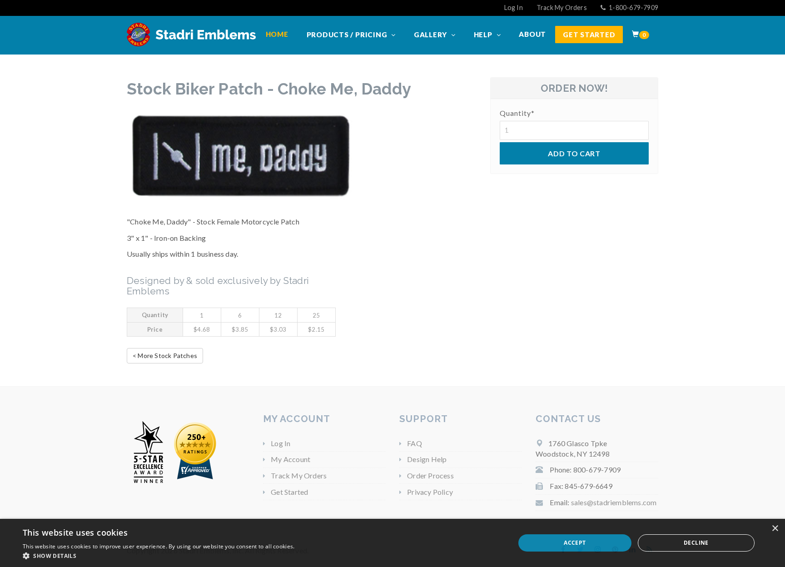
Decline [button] (696, 543)
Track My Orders (562, 7)
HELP (484, 34)
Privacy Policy (430, 491)
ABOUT (532, 34)
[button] (159, 555)
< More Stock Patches (165, 355)
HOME (277, 34)
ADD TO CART (574, 153)
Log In (513, 7)
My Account (290, 459)
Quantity (517, 113)
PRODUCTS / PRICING (348, 34)
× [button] (774, 528)
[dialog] (392, 543)
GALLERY (431, 34)
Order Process (430, 475)
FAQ (414, 443)
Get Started (289, 491)
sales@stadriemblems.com (614, 502)
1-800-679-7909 (632, 7)
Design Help (427, 459)
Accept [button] (575, 543)
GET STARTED (589, 34)
